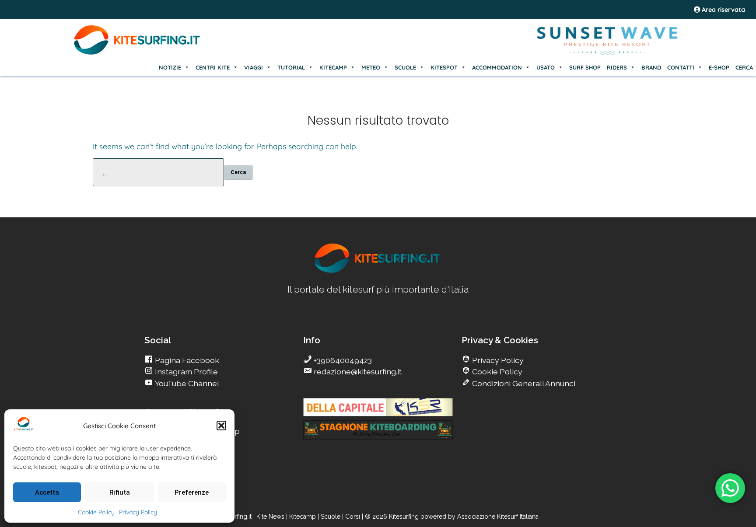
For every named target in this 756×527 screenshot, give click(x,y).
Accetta (47, 492)
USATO (545, 67)
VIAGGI (253, 67)
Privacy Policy (138, 512)
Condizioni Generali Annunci (522, 383)
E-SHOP (719, 67)
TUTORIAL (291, 67)
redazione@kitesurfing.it (357, 371)
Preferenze (192, 492)
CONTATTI (680, 67)
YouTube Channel (186, 383)
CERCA (744, 67)
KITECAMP (333, 67)
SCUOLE (405, 67)
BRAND (651, 67)
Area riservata (722, 10)
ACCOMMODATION (497, 67)
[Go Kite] (137, 53)
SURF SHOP (585, 67)
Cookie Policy (96, 512)
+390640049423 (342, 360)
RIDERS (617, 67)
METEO (370, 67)
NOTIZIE (170, 67)
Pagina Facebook (186, 360)
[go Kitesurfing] (378, 271)
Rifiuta (119, 492)
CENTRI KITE (213, 67)
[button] (221, 425)
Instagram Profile (185, 371)
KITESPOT (444, 67)
